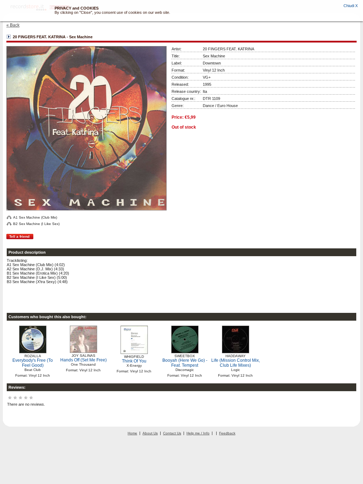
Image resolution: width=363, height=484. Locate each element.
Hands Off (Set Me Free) (83, 360)
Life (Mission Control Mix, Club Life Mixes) (235, 363)
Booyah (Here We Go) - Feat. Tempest (184, 363)
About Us (150, 433)
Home (132, 433)
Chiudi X (351, 6)
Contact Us (172, 433)
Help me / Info (198, 433)
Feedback (227, 433)
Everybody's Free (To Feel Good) (32, 363)
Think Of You (134, 361)
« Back (12, 25)
